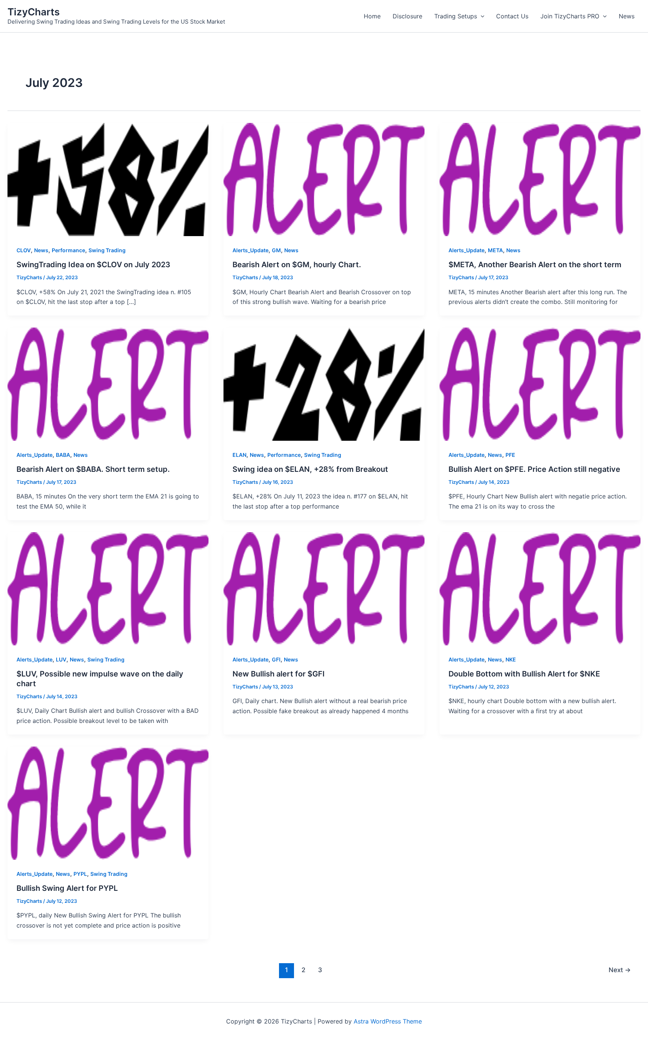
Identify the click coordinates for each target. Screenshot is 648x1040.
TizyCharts (34, 12)
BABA (63, 455)
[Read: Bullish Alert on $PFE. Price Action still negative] (540, 383)
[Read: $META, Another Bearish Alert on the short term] (540, 179)
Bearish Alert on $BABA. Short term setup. (93, 469)
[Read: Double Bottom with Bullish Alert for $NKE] (540, 588)
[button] (480, 16)
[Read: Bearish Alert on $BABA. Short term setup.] (108, 383)
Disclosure (407, 16)
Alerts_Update (250, 250)
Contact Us (512, 16)
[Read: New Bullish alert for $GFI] (324, 588)
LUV (61, 659)
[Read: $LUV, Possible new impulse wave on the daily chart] (108, 588)
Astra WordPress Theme (388, 1021)
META (495, 250)
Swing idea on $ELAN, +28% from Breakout (310, 469)
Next (620, 970)
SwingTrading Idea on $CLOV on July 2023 (93, 264)
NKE (511, 659)
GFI (276, 659)
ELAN (239, 455)
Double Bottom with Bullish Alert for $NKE (524, 673)
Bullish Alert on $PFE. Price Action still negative (534, 469)
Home (372, 16)
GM (276, 250)
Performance (68, 250)
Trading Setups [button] (455, 16)
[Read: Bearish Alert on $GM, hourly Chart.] (324, 179)
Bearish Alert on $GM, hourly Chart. (296, 264)
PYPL (80, 874)
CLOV (23, 250)
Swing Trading (107, 250)
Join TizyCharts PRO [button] (569, 16)
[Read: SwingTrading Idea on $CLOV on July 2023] (108, 179)
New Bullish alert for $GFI (278, 673)
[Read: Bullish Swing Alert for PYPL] (108, 802)
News (626, 16)
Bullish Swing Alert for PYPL (67, 888)
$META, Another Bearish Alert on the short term (534, 264)
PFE (510, 455)
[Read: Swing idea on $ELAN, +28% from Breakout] (324, 383)
